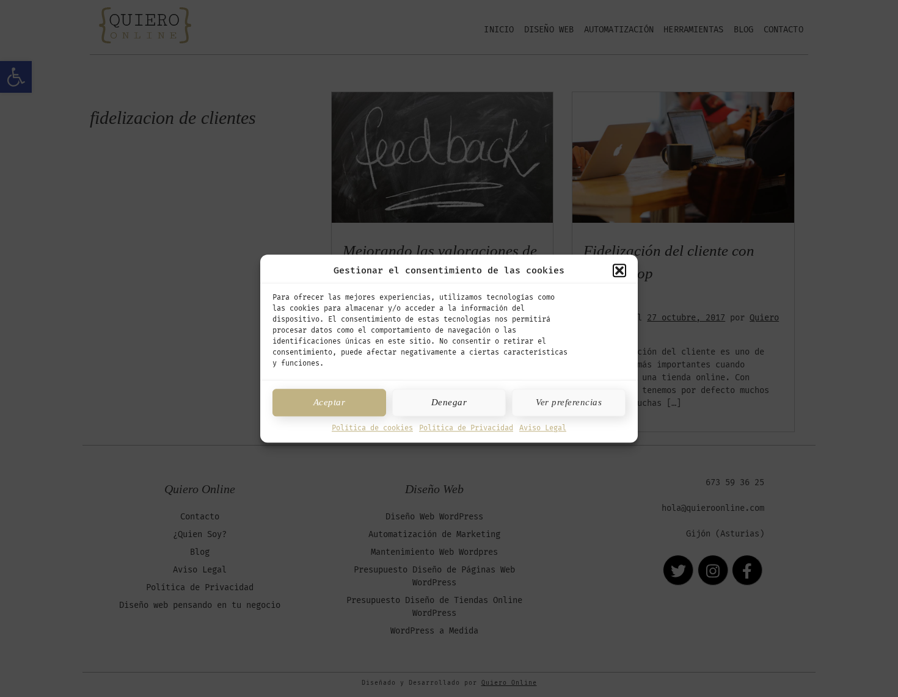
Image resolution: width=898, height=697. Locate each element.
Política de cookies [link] (372, 428)
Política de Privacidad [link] (466, 428)
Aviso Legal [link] (542, 428)
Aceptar (329, 402)
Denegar (449, 402)
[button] (619, 271)
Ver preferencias (569, 402)
